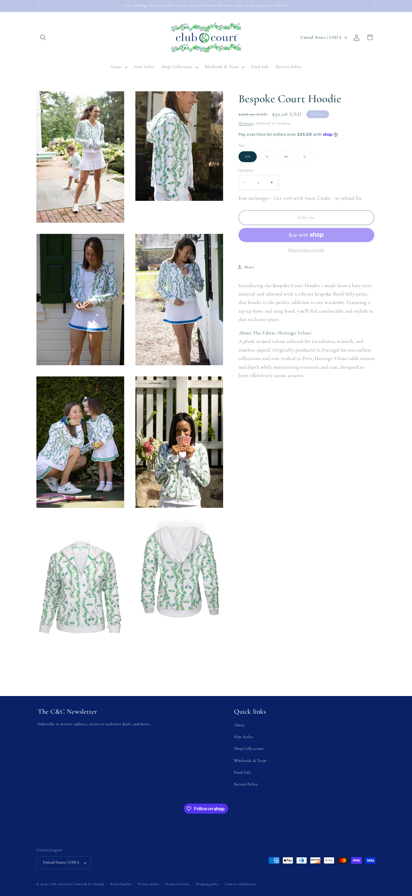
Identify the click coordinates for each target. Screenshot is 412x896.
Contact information (240, 884)
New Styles (243, 736)
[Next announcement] (374, 6)
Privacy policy (148, 884)
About (239, 725)
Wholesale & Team (250, 760)
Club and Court (61, 884)
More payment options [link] (306, 249)
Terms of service (177, 884)
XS (251, 158)
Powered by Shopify (89, 884)
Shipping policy (207, 884)
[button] (43, 37)
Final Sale (242, 772)
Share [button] (249, 266)
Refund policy (121, 884)
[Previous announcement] (38, 6)
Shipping (246, 123)
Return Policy (246, 784)
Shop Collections (249, 748)
